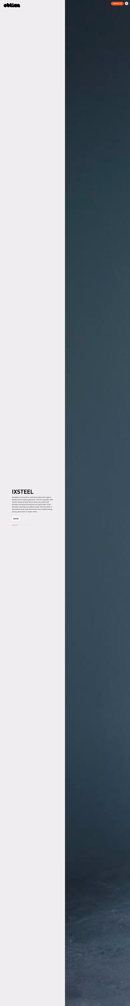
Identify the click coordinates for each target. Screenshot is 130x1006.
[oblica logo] (12, 5)
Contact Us (117, 4)
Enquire (16, 519)
